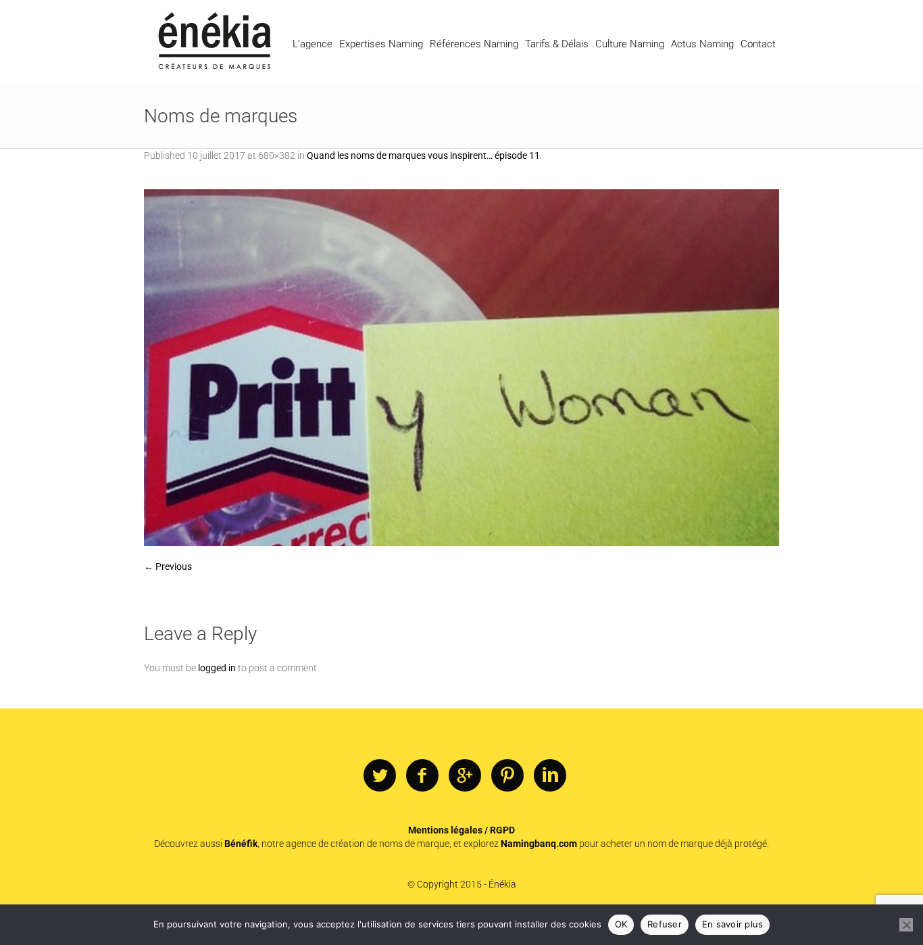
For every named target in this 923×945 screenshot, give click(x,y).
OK (621, 924)
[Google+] (465, 776)
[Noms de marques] (461, 367)
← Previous (168, 566)
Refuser (664, 924)
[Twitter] (380, 776)
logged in (217, 667)
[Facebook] (422, 776)
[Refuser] (906, 924)
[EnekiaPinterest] (507, 776)
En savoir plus (733, 924)
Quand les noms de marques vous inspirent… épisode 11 (423, 155)
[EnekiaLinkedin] (550, 776)
